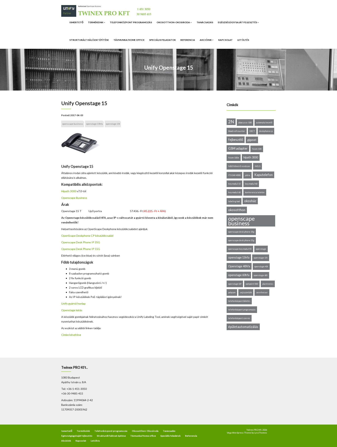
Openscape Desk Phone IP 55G (80, 249)
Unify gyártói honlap (73, 303)
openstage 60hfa (238, 275)
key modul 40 (251, 183)
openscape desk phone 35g (241, 231)
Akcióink (206, 39)
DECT (252, 131)
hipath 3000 (250, 157)
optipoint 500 (252, 284)
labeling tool (234, 201)
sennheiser (262, 292)
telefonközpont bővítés (239, 301)
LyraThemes (260, 432)
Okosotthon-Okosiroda (173, 22)
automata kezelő (264, 122)
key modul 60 (234, 192)
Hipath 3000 (68, 191)
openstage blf (234, 284)
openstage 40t (261, 266)
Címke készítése (71, 334)
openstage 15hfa (94, 124)
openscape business (72, 124)
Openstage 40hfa (239, 266)
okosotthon (236, 210)
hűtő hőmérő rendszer (239, 166)
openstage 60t (261, 275)
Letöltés (243, 39)
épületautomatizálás (243, 327)
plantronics (267, 284)
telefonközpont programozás (241, 309)
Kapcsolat (225, 39)
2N (231, 121)
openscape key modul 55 (240, 249)
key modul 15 (234, 183)
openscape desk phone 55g (241, 240)
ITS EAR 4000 (234, 175)
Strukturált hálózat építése (89, 39)
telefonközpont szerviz (239, 318)
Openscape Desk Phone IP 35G (80, 242)
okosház (250, 201)
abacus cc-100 (245, 122)
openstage (261, 249)
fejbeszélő (235, 140)
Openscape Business (74, 197)
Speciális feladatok (162, 39)
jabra (247, 175)
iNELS (257, 166)
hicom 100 (257, 149)
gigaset (251, 139)
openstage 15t (113, 124)
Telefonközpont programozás (131, 22)
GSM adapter (238, 148)
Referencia (187, 39)
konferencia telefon (255, 192)
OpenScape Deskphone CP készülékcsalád (87, 235)
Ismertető (76, 22)
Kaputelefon (263, 175)
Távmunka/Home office (129, 39)
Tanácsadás (205, 22)
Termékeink (96, 22)
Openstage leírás (71, 310)
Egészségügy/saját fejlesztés (237, 22)
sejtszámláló (246, 292)
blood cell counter (236, 131)
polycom (232, 292)
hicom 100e (233, 157)
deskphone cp (266, 131)
